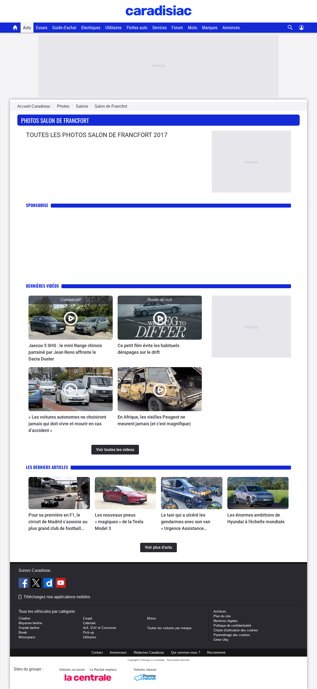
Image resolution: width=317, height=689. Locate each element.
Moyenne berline (30, 623)
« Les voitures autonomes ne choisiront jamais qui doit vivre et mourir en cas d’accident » (67, 423)
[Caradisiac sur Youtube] (61, 583)
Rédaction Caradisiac (149, 652)
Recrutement (216, 652)
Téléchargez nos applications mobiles (57, 597)
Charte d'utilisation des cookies (235, 630)
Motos (151, 618)
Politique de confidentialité (232, 625)
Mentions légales (225, 621)
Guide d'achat (64, 27)
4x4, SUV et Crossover (99, 628)
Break (23, 632)
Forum (177, 27)
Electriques (90, 27)
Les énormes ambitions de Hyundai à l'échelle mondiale (256, 518)
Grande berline (29, 628)
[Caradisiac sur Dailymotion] (48, 583)
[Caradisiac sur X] (36, 583)
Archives (219, 611)
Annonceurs (118, 652)
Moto (192, 27)
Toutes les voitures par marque (169, 628)
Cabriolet (89, 623)
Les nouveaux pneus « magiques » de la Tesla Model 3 (119, 521)
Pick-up (88, 632)
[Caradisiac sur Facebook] (24, 583)
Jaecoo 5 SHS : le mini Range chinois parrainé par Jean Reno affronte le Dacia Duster (65, 352)
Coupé (87, 618)
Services (159, 27)
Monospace (27, 637)
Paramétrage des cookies (231, 635)
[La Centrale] (88, 682)
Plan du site (222, 616)
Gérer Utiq (220, 639)
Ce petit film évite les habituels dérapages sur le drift (148, 349)
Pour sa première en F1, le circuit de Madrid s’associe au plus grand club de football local (57, 522)
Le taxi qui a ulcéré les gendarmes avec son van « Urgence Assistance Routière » (185, 522)
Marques (209, 27)
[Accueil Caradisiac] (15, 27)
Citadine (24, 618)
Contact (97, 652)
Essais (41, 27)
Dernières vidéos (42, 286)
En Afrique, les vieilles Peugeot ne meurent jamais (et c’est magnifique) (154, 420)
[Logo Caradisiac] (158, 20)
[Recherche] (290, 28)
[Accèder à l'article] (70, 318)
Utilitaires (113, 27)
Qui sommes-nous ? (185, 652)
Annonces (231, 27)
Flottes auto (137, 27)
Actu (27, 27)
